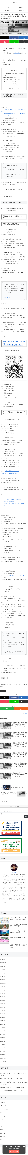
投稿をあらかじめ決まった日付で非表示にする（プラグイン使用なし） (13, 1083)
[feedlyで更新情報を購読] (7, 708)
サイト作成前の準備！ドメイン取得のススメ (11, 1090)
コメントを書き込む (14, 806)
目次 (12, 70)
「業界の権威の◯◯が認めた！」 (12, 81)
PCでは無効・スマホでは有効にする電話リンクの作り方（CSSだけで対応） (14, 1074)
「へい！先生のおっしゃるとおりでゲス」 (14, 88)
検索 (1, 814)
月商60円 (3, 691)
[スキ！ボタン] (3, 678)
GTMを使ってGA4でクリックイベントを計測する (12, 1087)
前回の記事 (17, 53)
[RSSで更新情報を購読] (21, 708)
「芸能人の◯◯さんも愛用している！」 (14, 79)
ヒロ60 (14, 872)
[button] (23, 41)
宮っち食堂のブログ (7, 297)
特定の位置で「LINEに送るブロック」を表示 (11, 1078)
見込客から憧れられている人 (10, 77)
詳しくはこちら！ (14, 1151)
